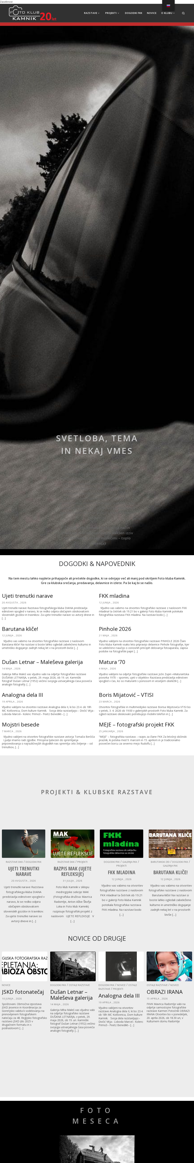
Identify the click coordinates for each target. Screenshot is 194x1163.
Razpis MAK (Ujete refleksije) (73, 871)
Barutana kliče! (20, 628)
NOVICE (6, 985)
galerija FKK (129, 862)
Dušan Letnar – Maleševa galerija (42, 661)
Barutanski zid (160, 862)
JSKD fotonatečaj (23, 991)
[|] (32, 12)
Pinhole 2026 (115, 628)
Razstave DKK (14, 862)
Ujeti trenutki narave (27, 595)
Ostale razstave (79, 985)
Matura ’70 (112, 661)
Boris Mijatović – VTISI (126, 694)
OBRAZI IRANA (165, 991)
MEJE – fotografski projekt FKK (136, 724)
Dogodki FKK (33, 862)
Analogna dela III (22, 694)
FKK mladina (114, 595)
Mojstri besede (20, 724)
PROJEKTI (82, 862)
